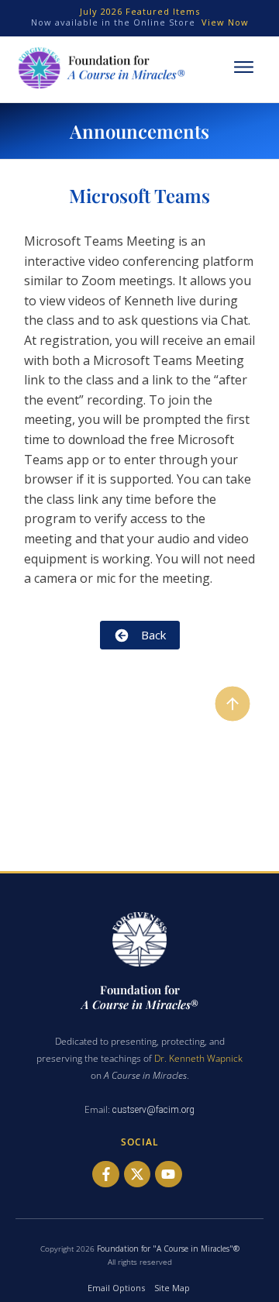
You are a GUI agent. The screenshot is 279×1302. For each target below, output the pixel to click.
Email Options (116, 1287)
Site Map (172, 1287)
